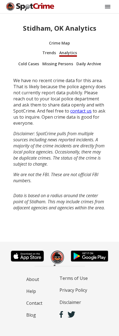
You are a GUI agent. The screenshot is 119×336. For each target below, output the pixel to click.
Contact (34, 303)
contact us (81, 111)
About (32, 279)
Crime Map (59, 43)
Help (31, 291)
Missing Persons (57, 63)
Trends (49, 52)
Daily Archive (88, 63)
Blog (31, 315)
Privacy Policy (73, 290)
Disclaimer (70, 302)
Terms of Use (74, 278)
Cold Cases (28, 63)
